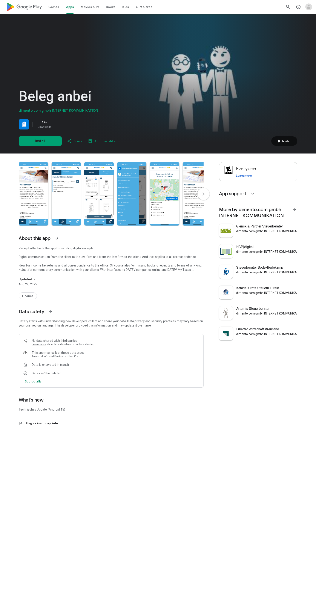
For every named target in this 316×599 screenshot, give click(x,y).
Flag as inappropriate (38, 423)
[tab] (54, 7)
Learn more (39, 344)
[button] (33, 194)
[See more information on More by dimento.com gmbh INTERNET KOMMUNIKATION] (294, 209)
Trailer (283, 141)
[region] (79, 124)
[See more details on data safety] (33, 381)
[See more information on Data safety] (50, 311)
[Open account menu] (309, 7)
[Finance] (28, 296)
